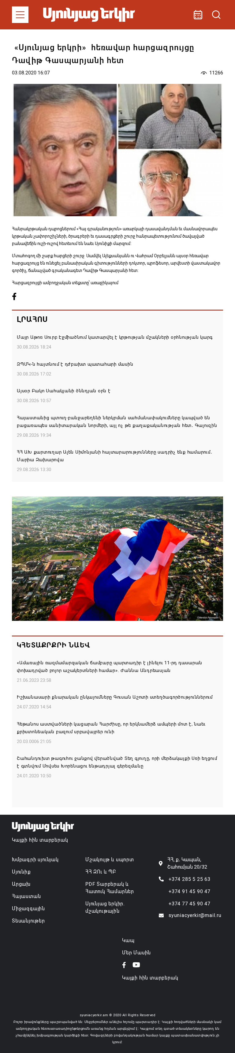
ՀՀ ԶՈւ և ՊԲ (100, 872)
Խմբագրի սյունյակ (35, 859)
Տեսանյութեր (28, 921)
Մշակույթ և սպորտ (109, 859)
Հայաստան (26, 896)
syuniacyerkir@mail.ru (195, 915)
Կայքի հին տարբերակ (40, 840)
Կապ (128, 940)
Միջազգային (28, 908)
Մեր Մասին (136, 953)
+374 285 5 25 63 (190, 879)
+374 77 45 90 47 (190, 904)
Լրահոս (32, 319)
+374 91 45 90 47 (190, 891)
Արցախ (21, 884)
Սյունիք (21, 872)
